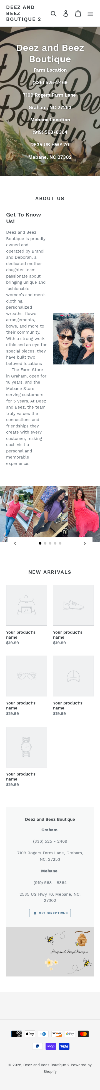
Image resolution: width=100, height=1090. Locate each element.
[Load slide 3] (50, 543)
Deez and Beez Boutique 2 (23, 13)
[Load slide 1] (40, 543)
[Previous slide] (15, 543)
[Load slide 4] (55, 543)
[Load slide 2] (45, 543)
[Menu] (90, 13)
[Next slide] (85, 543)
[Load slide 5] (60, 543)
